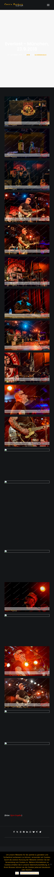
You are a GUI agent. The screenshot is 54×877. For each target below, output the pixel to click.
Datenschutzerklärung (29, 873)
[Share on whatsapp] (30, 831)
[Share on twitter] (17, 831)
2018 (28, 55)
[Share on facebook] (13, 831)
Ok (17, 873)
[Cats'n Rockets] (14, 5)
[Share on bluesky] (33, 831)
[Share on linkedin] (27, 831)
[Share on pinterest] (23, 831)
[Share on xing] (36, 831)
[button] (48, 5)
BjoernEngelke (40, 55)
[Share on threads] (20, 831)
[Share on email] (40, 831)
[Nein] (51, 864)
